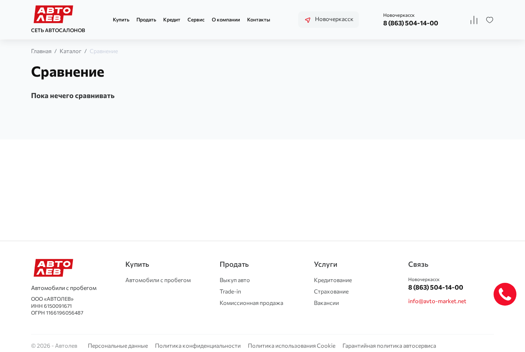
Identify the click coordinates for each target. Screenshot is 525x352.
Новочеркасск (334, 18)
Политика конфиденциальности (198, 345)
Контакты (258, 19)
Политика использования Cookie (291, 345)
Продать (146, 19)
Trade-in (230, 291)
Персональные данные (118, 345)
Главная (41, 50)
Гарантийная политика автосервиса (389, 345)
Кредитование (333, 279)
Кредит (171, 19)
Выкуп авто (235, 279)
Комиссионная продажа (251, 302)
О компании (226, 19)
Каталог (70, 50)
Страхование (331, 291)
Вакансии (326, 302)
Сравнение (104, 50)
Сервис (196, 19)
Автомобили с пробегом (158, 279)
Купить (121, 19)
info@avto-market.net (437, 300)
